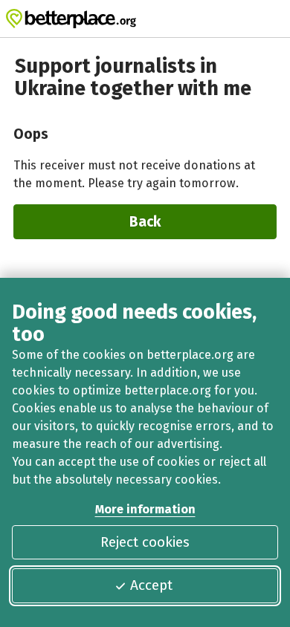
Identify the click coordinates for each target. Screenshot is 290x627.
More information (145, 509)
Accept (151, 585)
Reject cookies (145, 541)
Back (145, 221)
